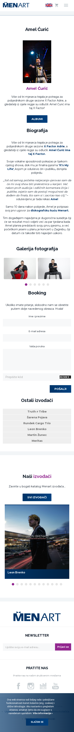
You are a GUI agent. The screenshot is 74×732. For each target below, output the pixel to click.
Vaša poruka (37, 346)
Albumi (37, 119)
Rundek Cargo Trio (37, 423)
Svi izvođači (37, 497)
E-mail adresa (37, 331)
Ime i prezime (37, 316)
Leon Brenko (37, 429)
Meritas (37, 440)
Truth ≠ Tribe (37, 411)
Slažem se (37, 722)
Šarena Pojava (37, 417)
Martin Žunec (37, 435)
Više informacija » (42, 713)
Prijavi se (63, 646)
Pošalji (60, 389)
